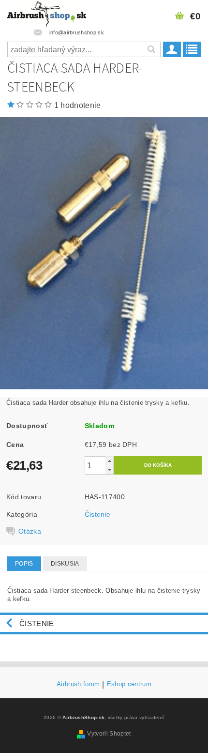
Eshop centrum (129, 684)
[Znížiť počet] (109, 469)
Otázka (29, 531)
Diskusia (65, 563)
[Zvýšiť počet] (109, 460)
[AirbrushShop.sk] (46, 12)
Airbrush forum (78, 684)
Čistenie (98, 514)
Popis (24, 563)
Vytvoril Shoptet (109, 733)
